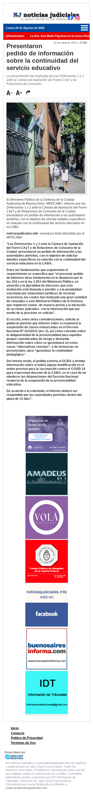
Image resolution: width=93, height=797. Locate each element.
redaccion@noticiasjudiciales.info (26, 787)
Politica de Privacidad (27, 738)
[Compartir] (28, 92)
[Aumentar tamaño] (20, 92)
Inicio (15, 728)
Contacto (17, 733)
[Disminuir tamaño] (10, 92)
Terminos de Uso (23, 743)
